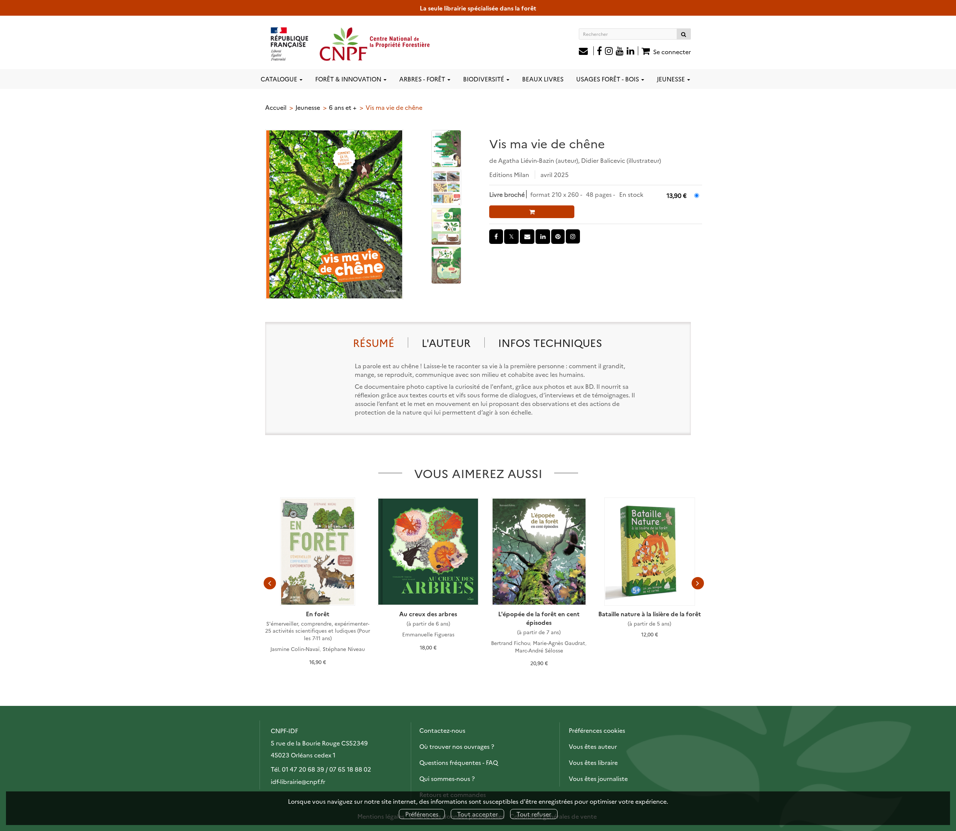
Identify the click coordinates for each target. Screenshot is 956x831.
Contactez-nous (442, 730)
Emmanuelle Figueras (428, 634)
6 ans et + (343, 107)
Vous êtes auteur (593, 746)
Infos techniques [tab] (550, 342)
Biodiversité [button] (484, 79)
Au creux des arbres (428, 614)
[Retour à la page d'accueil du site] (350, 44)
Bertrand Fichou (510, 642)
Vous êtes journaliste (598, 778)
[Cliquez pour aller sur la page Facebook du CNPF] (599, 51)
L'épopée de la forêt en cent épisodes (539, 618)
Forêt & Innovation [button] (349, 79)
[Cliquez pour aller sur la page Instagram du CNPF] (609, 51)
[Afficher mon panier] (645, 50)
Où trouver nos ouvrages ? (456, 746)
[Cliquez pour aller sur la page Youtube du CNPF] (620, 51)
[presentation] (269, 583)
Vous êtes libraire (593, 762)
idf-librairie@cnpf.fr (298, 781)
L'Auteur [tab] (446, 342)
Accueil (275, 107)
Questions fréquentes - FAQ (458, 762)
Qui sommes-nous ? (447, 778)
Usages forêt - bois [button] (608, 79)
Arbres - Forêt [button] (423, 79)
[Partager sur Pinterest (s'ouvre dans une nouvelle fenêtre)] (558, 236)
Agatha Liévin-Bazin (526, 160)
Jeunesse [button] (671, 79)
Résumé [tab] (373, 342)
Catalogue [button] (280, 79)
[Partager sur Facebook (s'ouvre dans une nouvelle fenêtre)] (496, 236)
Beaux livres (543, 79)
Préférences (421, 814)
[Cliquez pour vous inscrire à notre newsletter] (586, 51)
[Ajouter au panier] (531, 211)
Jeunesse (307, 107)
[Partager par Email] (527, 236)
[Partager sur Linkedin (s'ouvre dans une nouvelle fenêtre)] (543, 236)
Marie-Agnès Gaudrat (559, 642)
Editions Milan (509, 174)
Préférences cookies (597, 730)
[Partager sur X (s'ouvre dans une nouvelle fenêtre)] (511, 236)
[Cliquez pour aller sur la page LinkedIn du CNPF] (633, 51)
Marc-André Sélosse (539, 650)
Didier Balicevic (603, 160)
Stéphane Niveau (344, 648)
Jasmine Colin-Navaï (295, 648)
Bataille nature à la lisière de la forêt (649, 614)
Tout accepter (477, 814)
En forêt (317, 614)
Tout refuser (533, 814)
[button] (334, 214)
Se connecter (672, 51)
